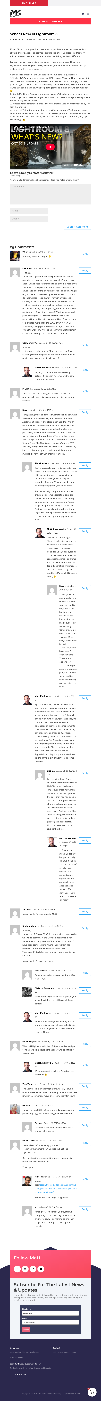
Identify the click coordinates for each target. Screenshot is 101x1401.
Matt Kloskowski (43, 172)
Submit (26, 1329)
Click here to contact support (65, 1352)
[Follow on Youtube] (40, 1269)
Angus (38, 1123)
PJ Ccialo (26, 388)
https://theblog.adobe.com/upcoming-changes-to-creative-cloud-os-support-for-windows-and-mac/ (56, 1188)
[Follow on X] (25, 1269)
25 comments (54, 39)
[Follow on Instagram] (33, 1269)
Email (25, 1318)
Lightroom (30, 39)
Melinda (26, 1105)
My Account (29, 3)
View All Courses (50, 21)
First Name (26, 1309)
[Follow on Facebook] (17, 1269)
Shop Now (20, 1374)
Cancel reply (15, 176)
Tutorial (41, 39)
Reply (85, 254)
